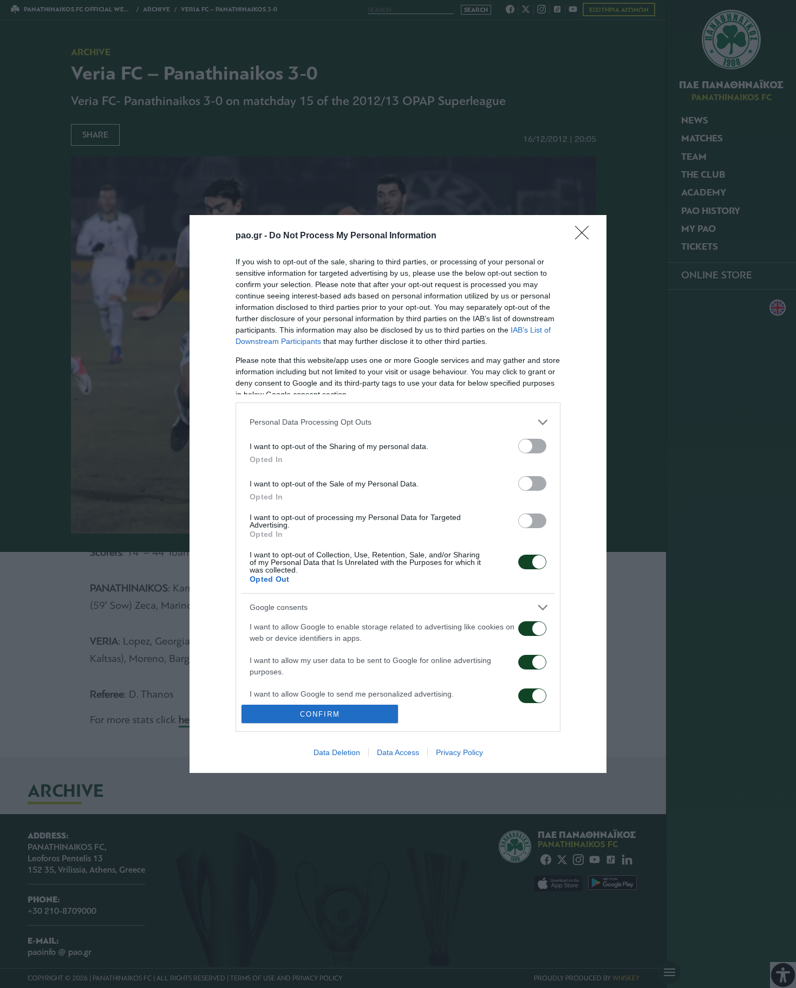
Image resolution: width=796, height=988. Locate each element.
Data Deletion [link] (337, 752)
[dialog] (398, 494)
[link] (585, 236)
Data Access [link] (398, 752)
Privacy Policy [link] (459, 752)
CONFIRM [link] (320, 714)
